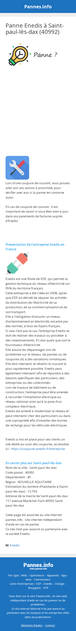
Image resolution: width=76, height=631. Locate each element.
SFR (45, 588)
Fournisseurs (42, 579)
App (63, 575)
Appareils (53, 575)
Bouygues (34, 588)
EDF (38, 583)
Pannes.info (38, 6)
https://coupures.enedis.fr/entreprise (38, 449)
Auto (29, 579)
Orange (59, 583)
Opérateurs (37, 575)
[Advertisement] (38, 113)
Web (24, 575)
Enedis (15, 545)
